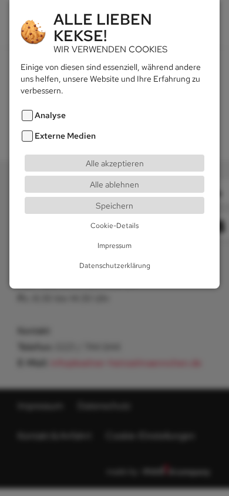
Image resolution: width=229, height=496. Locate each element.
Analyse (50, 114)
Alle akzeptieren (115, 163)
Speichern (114, 205)
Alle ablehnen (114, 184)
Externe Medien (65, 135)
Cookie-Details (114, 225)
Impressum (114, 245)
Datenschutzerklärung (114, 265)
